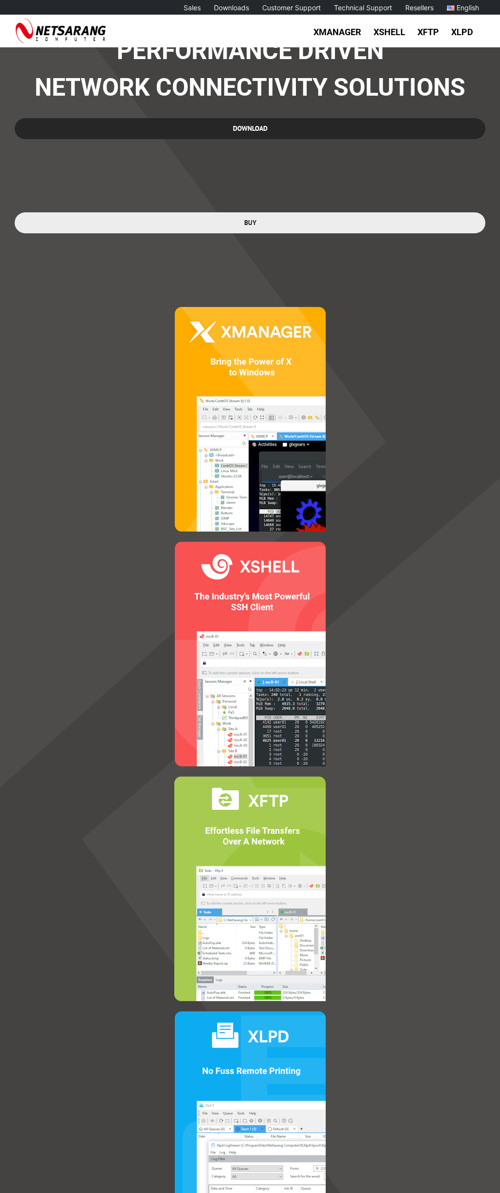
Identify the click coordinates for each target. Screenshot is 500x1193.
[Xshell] (250, 545)
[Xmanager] (250, 311)
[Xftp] (250, 780)
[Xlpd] (250, 1015)
